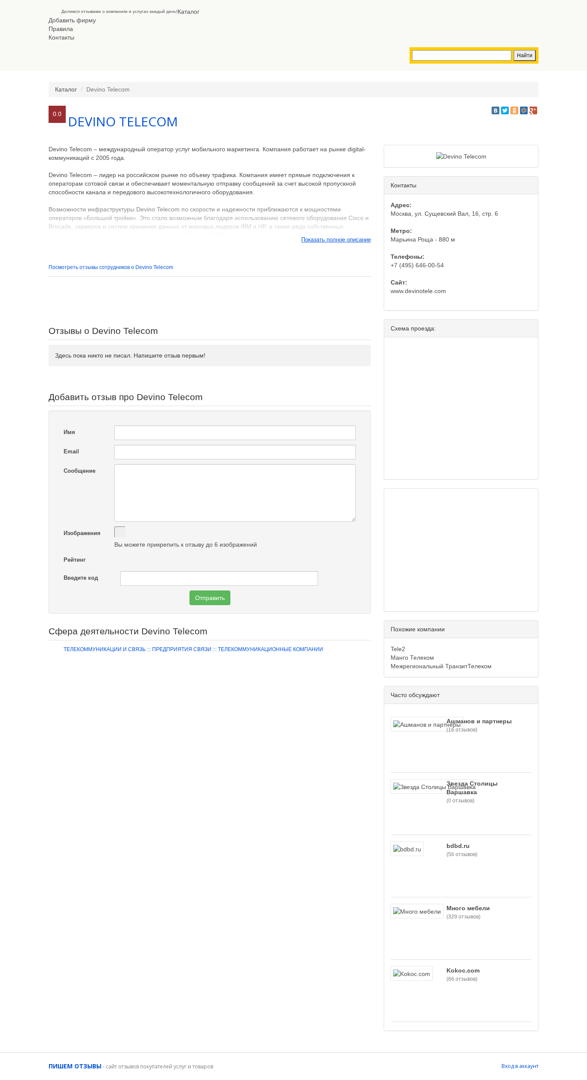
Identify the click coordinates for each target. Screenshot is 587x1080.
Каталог (188, 11)
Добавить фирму (72, 20)
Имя (69, 432)
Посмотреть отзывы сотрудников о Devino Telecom (111, 267)
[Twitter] (505, 110)
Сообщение (79, 471)
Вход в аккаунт (519, 1066)
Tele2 (398, 649)
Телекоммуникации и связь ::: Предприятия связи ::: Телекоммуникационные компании (193, 649)
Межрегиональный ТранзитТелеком (441, 666)
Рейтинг (75, 560)
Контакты (61, 37)
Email (71, 451)
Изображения (82, 533)
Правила (61, 28)
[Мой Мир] (524, 110)
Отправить (210, 597)
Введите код (81, 578)
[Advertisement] (209, 300)
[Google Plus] (533, 110)
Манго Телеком (412, 657)
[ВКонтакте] (495, 110)
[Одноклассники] (514, 110)
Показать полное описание (336, 239)
